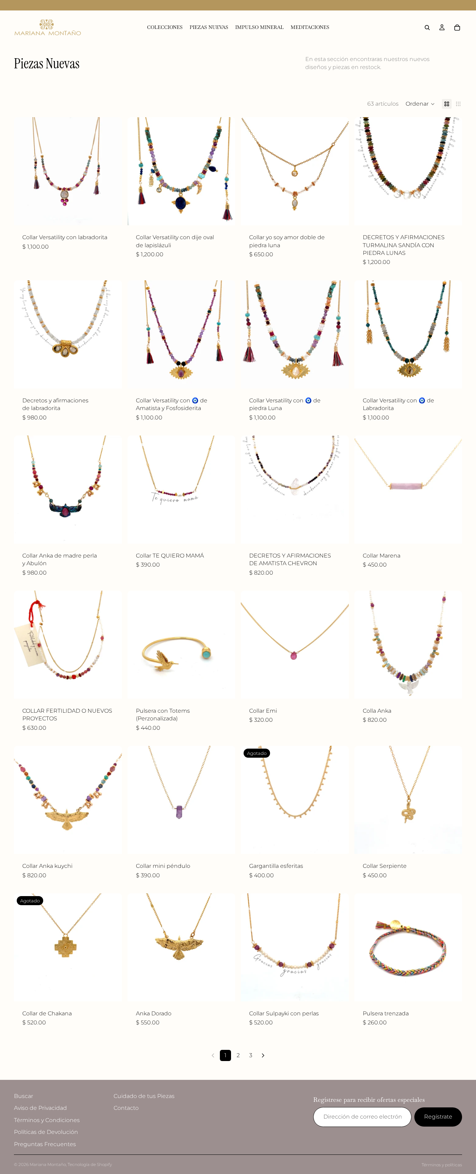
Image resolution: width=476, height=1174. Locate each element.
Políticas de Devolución (46, 1132)
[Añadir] (111, 214)
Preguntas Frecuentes (45, 1144)
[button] (420, 104)
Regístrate (438, 1116)
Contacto (126, 1108)
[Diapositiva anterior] (24, 171)
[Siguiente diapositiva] (111, 171)
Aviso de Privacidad (40, 1108)
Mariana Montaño (48, 1164)
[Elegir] (111, 533)
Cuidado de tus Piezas (144, 1096)
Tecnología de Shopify (90, 1164)
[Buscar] (427, 27)
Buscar (23, 1096)
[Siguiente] (263, 1055)
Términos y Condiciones (47, 1120)
